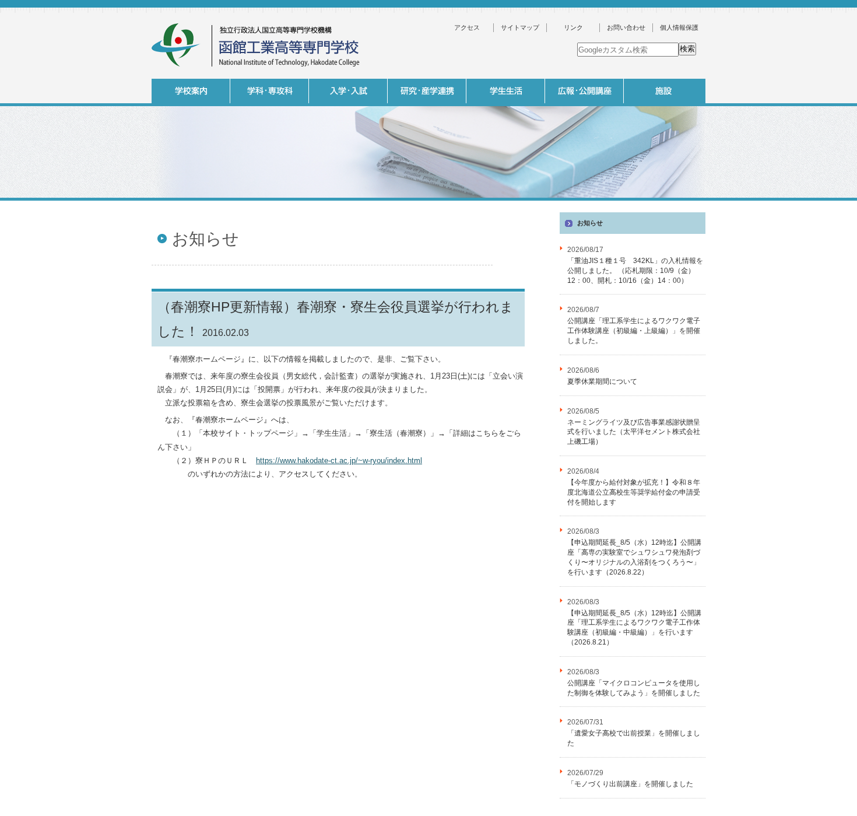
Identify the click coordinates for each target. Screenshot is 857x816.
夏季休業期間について (602, 381)
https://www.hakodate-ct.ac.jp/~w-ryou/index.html (339, 460)
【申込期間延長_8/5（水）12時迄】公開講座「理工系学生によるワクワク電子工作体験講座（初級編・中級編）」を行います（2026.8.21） (634, 627)
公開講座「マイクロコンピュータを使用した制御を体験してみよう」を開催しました (633, 688)
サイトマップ (520, 27)
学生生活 (505, 91)
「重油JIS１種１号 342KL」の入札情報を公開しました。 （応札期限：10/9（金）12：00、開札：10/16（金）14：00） (635, 271)
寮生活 (582, 203)
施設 (663, 91)
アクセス (467, 27)
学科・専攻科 (269, 91)
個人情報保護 (679, 27)
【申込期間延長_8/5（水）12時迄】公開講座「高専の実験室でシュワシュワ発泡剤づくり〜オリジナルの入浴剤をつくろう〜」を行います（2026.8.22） (634, 557)
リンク (573, 27)
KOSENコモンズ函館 (504, 203)
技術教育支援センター (740, 203)
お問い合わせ (626, 27)
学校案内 (191, 91)
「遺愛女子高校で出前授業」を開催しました (633, 738)
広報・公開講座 (584, 91)
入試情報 (348, 91)
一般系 (346, 203)
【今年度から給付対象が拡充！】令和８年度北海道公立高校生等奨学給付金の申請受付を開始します (633, 492)
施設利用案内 (740, 222)
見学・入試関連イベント (661, 203)
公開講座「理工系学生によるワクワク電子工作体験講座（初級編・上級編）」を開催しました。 (633, 331)
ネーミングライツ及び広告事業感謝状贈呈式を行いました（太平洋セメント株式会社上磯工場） (633, 432)
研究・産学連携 (427, 91)
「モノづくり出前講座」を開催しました (630, 784)
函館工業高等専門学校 (256, 45)
